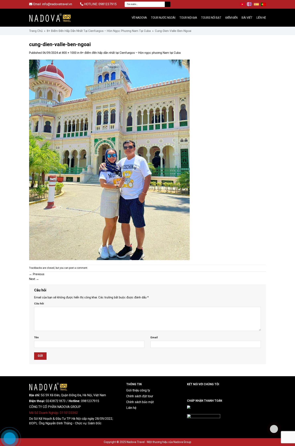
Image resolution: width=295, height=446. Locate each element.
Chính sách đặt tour (139, 396)
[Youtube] (211, 391)
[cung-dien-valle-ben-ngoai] (109, 159)
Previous (36, 274)
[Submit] (167, 4)
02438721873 (56, 401)
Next (34, 279)
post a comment (78, 268)
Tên (36, 337)
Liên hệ (261, 17)
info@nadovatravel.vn (57, 4)
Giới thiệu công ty (138, 390)
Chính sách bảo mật (140, 402)
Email (154, 337)
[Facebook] (189, 391)
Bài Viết (247, 17)
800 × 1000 (69, 53)
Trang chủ (36, 31)
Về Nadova (139, 17)
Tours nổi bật (211, 17)
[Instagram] (204, 391)
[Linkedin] (196, 391)
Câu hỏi (39, 303)
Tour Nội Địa (188, 17)
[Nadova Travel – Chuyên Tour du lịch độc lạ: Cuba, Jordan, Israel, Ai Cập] (48, 386)
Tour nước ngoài (163, 17)
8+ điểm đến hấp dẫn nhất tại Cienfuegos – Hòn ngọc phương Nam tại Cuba (99, 31)
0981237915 (108, 4)
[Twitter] (219, 391)
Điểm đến (231, 17)
